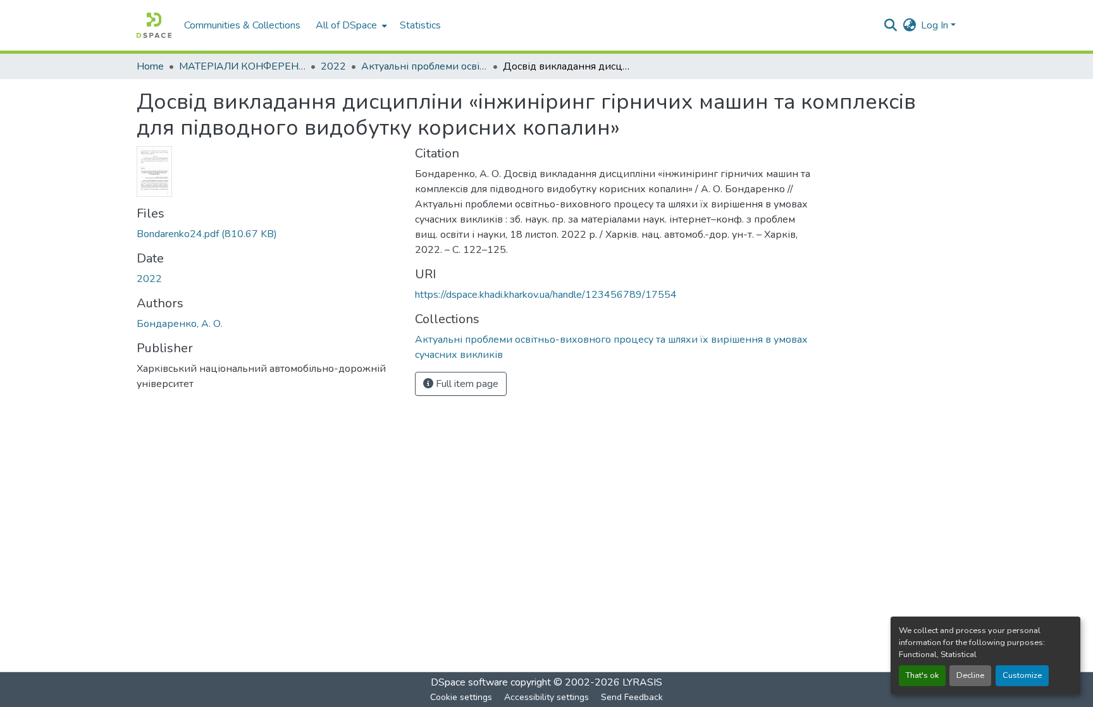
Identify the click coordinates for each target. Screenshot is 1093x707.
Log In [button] (936, 25)
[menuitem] (350, 25)
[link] (268, 234)
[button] (154, 25)
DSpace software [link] (469, 682)
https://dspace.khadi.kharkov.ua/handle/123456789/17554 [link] (546, 295)
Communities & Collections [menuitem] (242, 25)
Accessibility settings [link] (546, 697)
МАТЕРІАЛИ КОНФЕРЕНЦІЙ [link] (242, 66)
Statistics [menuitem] (420, 25)
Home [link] (150, 66)
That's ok (922, 675)
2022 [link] (333, 66)
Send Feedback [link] (632, 697)
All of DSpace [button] (346, 25)
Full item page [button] (465, 384)
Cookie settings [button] (461, 697)
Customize (1022, 675)
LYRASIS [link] (642, 682)
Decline (970, 675)
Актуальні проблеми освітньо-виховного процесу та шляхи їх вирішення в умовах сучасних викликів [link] (424, 66)
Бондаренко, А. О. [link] (180, 324)
